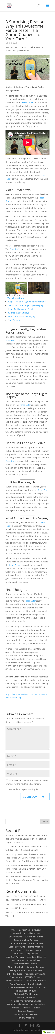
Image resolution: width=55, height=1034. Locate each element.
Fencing (31, 47)
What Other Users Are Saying (21, 316)
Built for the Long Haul (18, 312)
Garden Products (17, 946)
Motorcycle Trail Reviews (26, 994)
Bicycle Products (16, 967)
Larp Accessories (34, 950)
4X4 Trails (41, 987)
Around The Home (34, 936)
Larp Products (16, 950)
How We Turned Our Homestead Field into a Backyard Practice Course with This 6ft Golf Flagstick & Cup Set (26, 839)
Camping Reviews (35, 967)
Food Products (36, 943)
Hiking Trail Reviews (26, 990)
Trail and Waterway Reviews (19, 987)
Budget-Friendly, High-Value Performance (27, 301)
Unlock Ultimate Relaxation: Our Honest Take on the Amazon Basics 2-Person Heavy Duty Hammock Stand (27, 869)
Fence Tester (27, 102)
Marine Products (14, 980)
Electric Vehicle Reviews (30, 929)
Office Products (14, 974)
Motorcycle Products (36, 980)
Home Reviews (38, 1004)
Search (44, 821)
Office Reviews (35, 970)
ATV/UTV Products (33, 977)
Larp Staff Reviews (15, 957)
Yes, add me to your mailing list (23, 789)
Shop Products (35, 984)
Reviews (36, 1007)
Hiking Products (17, 970)
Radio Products (17, 984)
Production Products (35, 974)
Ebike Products (35, 933)
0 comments (24, 50)
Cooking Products (17, 943)
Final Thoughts (14, 320)
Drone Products (17, 933)
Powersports (16, 977)
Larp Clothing (32, 953)
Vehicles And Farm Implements (26, 1000)
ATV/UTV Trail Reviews (17, 1004)
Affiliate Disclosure (21, 1007)
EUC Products (15, 936)
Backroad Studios (33, 1030)
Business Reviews (26, 1011)
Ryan (10, 47)
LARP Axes (18, 953)
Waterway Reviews (26, 997)
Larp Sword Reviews (36, 957)
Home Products (35, 946)
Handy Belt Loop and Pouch (20, 309)
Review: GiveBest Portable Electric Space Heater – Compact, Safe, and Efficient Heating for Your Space (27, 880)
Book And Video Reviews (26, 940)
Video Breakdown (15, 298)
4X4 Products (33, 960)
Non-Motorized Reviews (26, 963)
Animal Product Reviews (26, 1014)
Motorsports (18, 960)
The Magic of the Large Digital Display (25, 305)
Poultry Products (26, 1017)
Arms (13, 929)
